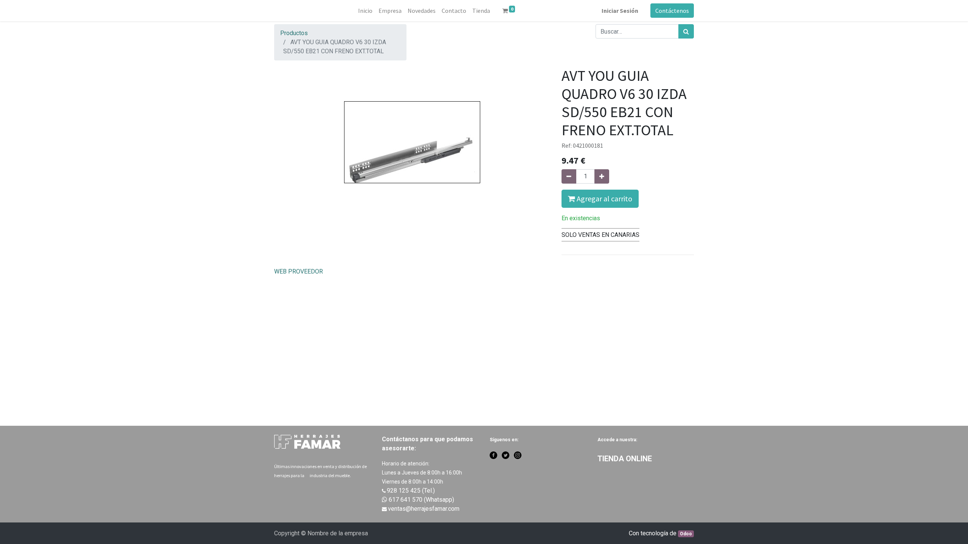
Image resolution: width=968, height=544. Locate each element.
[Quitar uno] (569, 176)
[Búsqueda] (686, 31)
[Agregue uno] (601, 176)
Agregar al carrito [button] (603, 198)
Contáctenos (672, 10)
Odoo (686, 533)
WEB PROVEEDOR (298, 271)
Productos (294, 33)
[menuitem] (365, 10)
